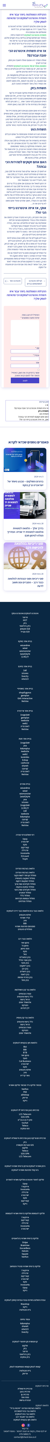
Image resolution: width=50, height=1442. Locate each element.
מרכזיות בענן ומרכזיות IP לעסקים (25, 1110)
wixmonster (25, 651)
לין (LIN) (25, 656)
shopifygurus (25, 692)
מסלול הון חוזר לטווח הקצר (25, 875)
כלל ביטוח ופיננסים (25, 996)
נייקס (25, 1100)
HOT (25, 620)
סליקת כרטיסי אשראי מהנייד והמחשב (25, 1266)
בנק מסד (25, 980)
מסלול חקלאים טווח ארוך (25, 884)
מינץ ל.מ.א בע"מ (25, 1119)
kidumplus (25, 748)
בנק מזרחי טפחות (25, 977)
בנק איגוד (25, 962)
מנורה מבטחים (25, 993)
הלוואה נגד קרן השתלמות (25, 989)
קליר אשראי (25, 917)
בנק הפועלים (25, 957)
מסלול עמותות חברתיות (25, 898)
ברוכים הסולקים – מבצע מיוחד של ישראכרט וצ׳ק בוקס (25, 483)
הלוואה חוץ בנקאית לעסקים (25, 1419)
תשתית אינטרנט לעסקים (35, 34)
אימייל (36, 355)
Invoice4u (25, 853)
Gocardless (25, 1248)
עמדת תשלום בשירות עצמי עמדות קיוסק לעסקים (25, 1300)
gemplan (25, 695)
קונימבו (25, 768)
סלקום (25, 1147)
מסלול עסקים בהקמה (25, 886)
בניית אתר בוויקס (25, 641)
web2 (25, 723)
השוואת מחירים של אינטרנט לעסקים (30, 65)
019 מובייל (25, 631)
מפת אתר (25, 1397)
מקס (25, 844)
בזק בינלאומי (25, 625)
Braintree (25, 1245)
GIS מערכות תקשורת (25, 1145)
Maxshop (25, 1304)
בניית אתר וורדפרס (25, 710)
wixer (25, 648)
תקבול (25, 858)
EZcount (25, 856)
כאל (25, 954)
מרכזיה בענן (25, 1391)
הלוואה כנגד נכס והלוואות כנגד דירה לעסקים (25, 910)
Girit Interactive (25, 698)
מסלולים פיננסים (25, 929)
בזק (25, 623)
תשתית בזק (43, 411)
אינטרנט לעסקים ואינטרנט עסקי (25, 613)
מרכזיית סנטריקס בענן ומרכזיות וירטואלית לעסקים (25, 1138)
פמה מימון (25, 948)
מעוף (25, 1058)
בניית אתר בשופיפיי (25, 688)
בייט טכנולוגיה (25, 1309)
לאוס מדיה (25, 726)
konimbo (25, 757)
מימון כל (25, 945)
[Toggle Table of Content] (46, 404)
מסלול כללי (25, 895)
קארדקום (25, 847)
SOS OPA (25, 1117)
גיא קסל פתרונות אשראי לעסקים (25, 1170)
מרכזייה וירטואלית (25, 1388)
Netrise (25, 701)
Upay (25, 838)
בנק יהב (25, 968)
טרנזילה (25, 850)
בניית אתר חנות (25, 738)
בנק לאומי (25, 974)
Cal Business (25, 1061)
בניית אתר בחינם (25, 666)
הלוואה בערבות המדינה (25, 868)
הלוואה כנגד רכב (25, 938)
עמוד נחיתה (25, 1319)
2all (25, 670)
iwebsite (25, 720)
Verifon (25, 1089)
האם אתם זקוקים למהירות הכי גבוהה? (33, 416)
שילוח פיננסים (25, 914)
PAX (25, 1092)
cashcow (25, 762)
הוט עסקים (25, 1128)
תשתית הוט (43, 413)
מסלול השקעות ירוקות (25, 881)
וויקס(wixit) (25, 653)
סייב (25, 920)
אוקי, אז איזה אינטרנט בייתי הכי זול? (33, 419)
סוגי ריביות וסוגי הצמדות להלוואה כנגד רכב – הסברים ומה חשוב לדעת (25, 582)
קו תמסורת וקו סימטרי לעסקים (25, 1341)
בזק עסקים (25, 1357)
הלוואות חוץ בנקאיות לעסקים (25, 1042)
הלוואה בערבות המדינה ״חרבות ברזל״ (25, 1408)
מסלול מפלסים (25, 901)
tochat (25, 1122)
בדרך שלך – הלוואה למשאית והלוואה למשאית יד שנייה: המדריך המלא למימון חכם (25, 531)
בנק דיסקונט (25, 965)
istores (25, 673)
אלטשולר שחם (25, 1002)
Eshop (25, 760)
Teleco (25, 1125)
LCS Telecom (25, 1114)
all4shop (25, 1094)
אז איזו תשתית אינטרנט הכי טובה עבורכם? (31, 408)
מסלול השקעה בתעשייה (25, 878)
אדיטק (25, 1097)
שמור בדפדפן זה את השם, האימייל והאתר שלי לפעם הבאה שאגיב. (25, 374)
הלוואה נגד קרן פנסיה (25, 1017)
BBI (25, 923)
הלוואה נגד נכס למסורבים (25, 1411)
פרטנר (25, 617)
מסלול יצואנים (25, 892)
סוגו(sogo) (25, 714)
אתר (37, 362)
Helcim (25, 1251)
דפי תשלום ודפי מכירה (25, 834)
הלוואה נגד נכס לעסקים (25, 1414)
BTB (25, 1052)
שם (37, 348)
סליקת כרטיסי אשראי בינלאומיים (25, 1238)
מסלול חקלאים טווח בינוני (25, 889)
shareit (25, 765)
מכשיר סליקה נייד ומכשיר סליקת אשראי (25, 1085)
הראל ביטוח (25, 999)
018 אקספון (25, 628)
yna (25, 745)
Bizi (25, 1046)
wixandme (25, 645)
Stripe (25, 1242)
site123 (25, 679)
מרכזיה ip (25, 1394)
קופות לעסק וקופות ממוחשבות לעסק (25, 1366)
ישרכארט (25, 841)
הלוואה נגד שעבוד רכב (25, 1416)
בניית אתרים (25, 784)
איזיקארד (25, 1186)
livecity (25, 676)
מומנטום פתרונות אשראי (25, 926)
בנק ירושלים (25, 971)
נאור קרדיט (25, 1075)
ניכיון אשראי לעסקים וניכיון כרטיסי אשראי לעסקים (25, 1166)
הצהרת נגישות (25, 1400)
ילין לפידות (25, 1008)
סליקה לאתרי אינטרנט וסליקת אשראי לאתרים (25, 1179)
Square (25, 1253)
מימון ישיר (25, 942)
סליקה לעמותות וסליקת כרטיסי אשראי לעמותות (25, 1213)
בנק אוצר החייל (25, 960)
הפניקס (25, 1005)
